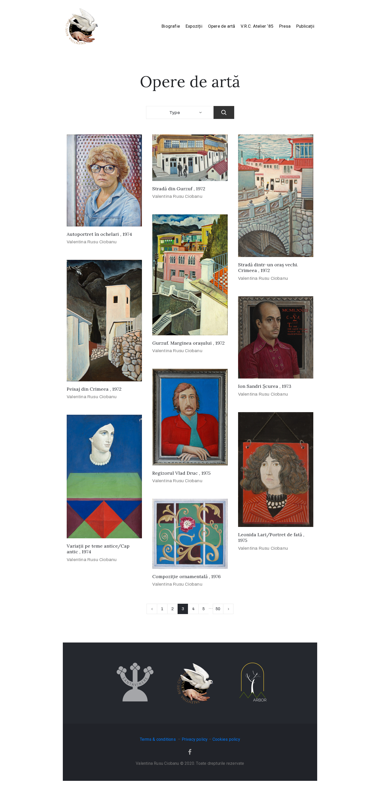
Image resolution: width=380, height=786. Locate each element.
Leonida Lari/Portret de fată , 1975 (271, 537)
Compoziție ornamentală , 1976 (186, 576)
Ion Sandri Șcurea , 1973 (264, 386)
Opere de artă (221, 26)
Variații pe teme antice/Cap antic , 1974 (98, 549)
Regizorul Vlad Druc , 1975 (181, 473)
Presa (285, 26)
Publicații (305, 26)
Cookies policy (226, 739)
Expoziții (194, 26)
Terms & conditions (158, 739)
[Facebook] (190, 752)
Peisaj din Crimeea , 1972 (94, 389)
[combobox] (180, 112)
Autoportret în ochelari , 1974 (99, 234)
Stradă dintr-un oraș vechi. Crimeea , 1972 (268, 268)
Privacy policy (195, 739)
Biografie (171, 26)
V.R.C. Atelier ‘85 (257, 26)
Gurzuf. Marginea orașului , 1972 (188, 343)
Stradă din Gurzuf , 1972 (178, 189)
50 (218, 609)
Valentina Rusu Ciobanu (92, 241)
